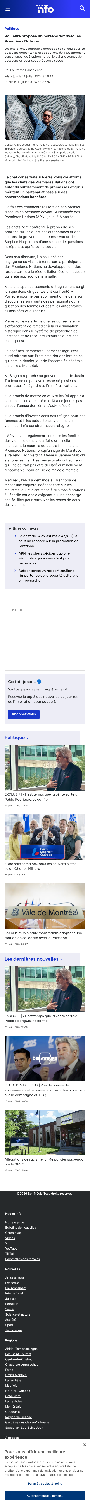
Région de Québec (18, 1417)
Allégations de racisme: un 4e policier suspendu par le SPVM (44, 1162)
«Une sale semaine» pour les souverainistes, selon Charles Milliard (41, 866)
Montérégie (13, 1406)
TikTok (10, 1254)
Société (10, 1319)
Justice (10, 1298)
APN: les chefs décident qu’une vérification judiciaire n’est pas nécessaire (44, 558)
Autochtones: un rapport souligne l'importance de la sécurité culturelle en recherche (48, 575)
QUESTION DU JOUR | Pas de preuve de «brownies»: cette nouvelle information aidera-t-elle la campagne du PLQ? (45, 1090)
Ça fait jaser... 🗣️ (25, 682)
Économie (12, 1283)
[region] (45, 1471)
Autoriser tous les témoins (45, 1495)
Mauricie (11, 1385)
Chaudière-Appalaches (21, 1364)
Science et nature (17, 1314)
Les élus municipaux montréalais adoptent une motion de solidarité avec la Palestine (43, 936)
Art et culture (14, 1277)
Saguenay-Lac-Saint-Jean (24, 1427)
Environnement (15, 1288)
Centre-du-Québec (19, 1359)
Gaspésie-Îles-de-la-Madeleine (27, 1422)
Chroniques (13, 1233)
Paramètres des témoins (22, 1259)
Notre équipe (14, 1222)
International (14, 1293)
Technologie (13, 1330)
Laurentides (13, 1401)
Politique (12, 28)
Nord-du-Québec (17, 1391)
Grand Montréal (16, 1375)
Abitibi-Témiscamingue (21, 1349)
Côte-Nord (13, 1396)
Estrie (9, 1370)
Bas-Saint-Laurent (18, 1354)
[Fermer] (85, 1444)
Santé (9, 1309)
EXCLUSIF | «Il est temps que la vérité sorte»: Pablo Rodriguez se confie (41, 797)
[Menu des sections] (7, 8)
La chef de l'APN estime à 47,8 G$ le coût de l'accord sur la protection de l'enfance (48, 541)
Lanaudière (13, 1380)
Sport (9, 1325)
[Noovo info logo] (45, 9)
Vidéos (10, 1238)
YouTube (11, 1248)
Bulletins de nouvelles (20, 1227)
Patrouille (11, 1304)
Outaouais (12, 1412)
